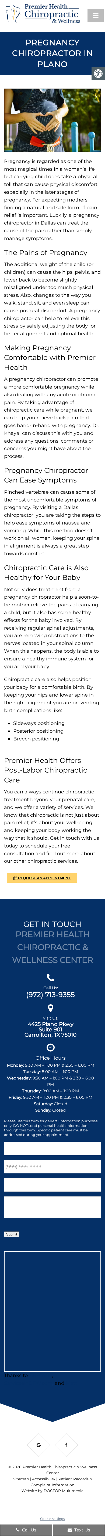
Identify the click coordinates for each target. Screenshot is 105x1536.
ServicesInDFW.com (28, 1383)
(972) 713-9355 (50, 994)
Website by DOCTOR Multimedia (52, 1490)
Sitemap (21, 1479)
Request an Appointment (44, 878)
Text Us (81, 1530)
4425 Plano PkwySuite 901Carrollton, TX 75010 (50, 1029)
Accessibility (43, 1479)
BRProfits (40, 1375)
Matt (71, 1383)
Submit (11, 1234)
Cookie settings (52, 1518)
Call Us (28, 1530)
